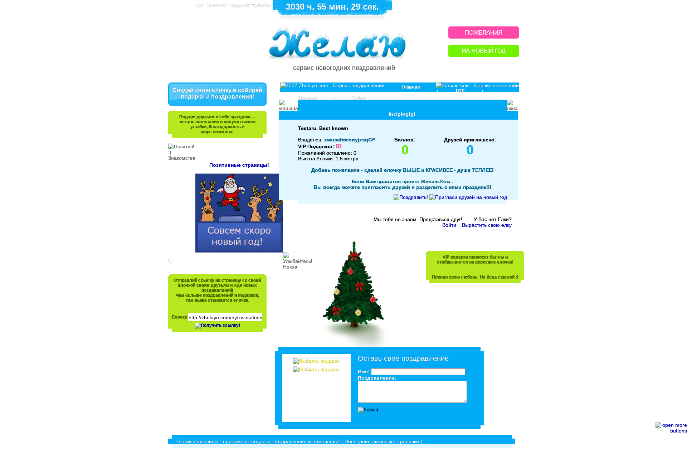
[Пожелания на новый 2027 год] (483, 37)
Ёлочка (179, 317)
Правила (307, 98)
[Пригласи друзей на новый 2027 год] (468, 197)
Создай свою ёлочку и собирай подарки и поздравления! (217, 93)
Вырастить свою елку (487, 225)
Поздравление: (377, 378)
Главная (410, 87)
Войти (359, 98)
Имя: (364, 371)
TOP (460, 91)
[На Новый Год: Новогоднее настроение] (483, 55)
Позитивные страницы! (239, 165)
